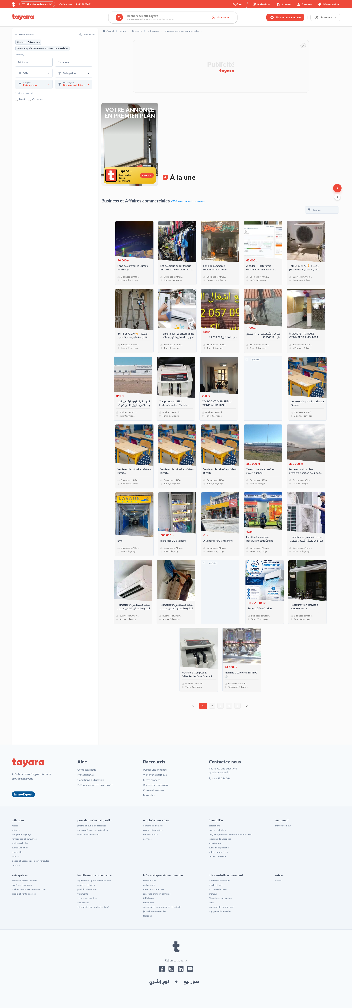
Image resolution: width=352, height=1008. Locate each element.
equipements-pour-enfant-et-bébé (94, 880)
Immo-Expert (23, 794)
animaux (213, 893)
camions (16, 865)
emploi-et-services (156, 820)
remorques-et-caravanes (24, 838)
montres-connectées (153, 889)
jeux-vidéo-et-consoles (154, 911)
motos (15, 825)
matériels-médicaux (22, 885)
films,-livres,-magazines (220, 898)
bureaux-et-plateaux (219, 847)
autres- (278, 880)
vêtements (82, 893)
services (147, 838)
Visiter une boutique (155, 774)
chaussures (83, 902)
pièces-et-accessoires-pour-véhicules (30, 860)
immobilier (216, 820)
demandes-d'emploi (153, 825)
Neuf (22, 99)
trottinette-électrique (219, 880)
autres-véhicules (20, 847)
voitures (16, 830)
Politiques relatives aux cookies (95, 785)
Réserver (147, 175)
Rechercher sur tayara (155, 785)
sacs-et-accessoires (87, 898)
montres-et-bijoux (86, 885)
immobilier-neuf (283, 825)
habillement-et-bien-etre (94, 875)
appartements (216, 843)
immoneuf (282, 820)
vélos (211, 902)
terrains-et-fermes (218, 856)
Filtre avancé (223, 17)
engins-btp (17, 852)
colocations (214, 825)
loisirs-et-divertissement (226, 875)
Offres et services (153, 790)
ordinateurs (149, 885)
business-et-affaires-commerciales (29, 889)
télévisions (148, 898)
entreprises (20, 875)
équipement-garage (21, 834)
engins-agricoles (20, 843)
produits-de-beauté (86, 889)
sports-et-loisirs (217, 885)
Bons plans (149, 795)
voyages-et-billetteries (220, 911)
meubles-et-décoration (88, 834)
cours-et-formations (153, 830)
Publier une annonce (155, 769)
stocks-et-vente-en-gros (24, 893)
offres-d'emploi (150, 834)
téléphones (148, 902)
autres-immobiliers (218, 852)
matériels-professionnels (24, 880)
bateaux (15, 856)
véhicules (18, 820)
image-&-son (149, 880)
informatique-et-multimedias (163, 875)
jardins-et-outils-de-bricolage (91, 825)
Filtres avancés (151, 779)
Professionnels (86, 774)
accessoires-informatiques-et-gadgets (162, 907)
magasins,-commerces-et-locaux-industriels (231, 834)
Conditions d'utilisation (90, 779)
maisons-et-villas (217, 830)
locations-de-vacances (220, 838)
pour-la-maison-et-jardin (94, 820)
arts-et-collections (218, 889)
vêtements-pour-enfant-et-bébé (93, 907)
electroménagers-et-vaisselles (92, 830)
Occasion (37, 99)
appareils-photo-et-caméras (156, 893)
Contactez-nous (86, 769)
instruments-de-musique (221, 907)
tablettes (147, 915)
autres (279, 875)
